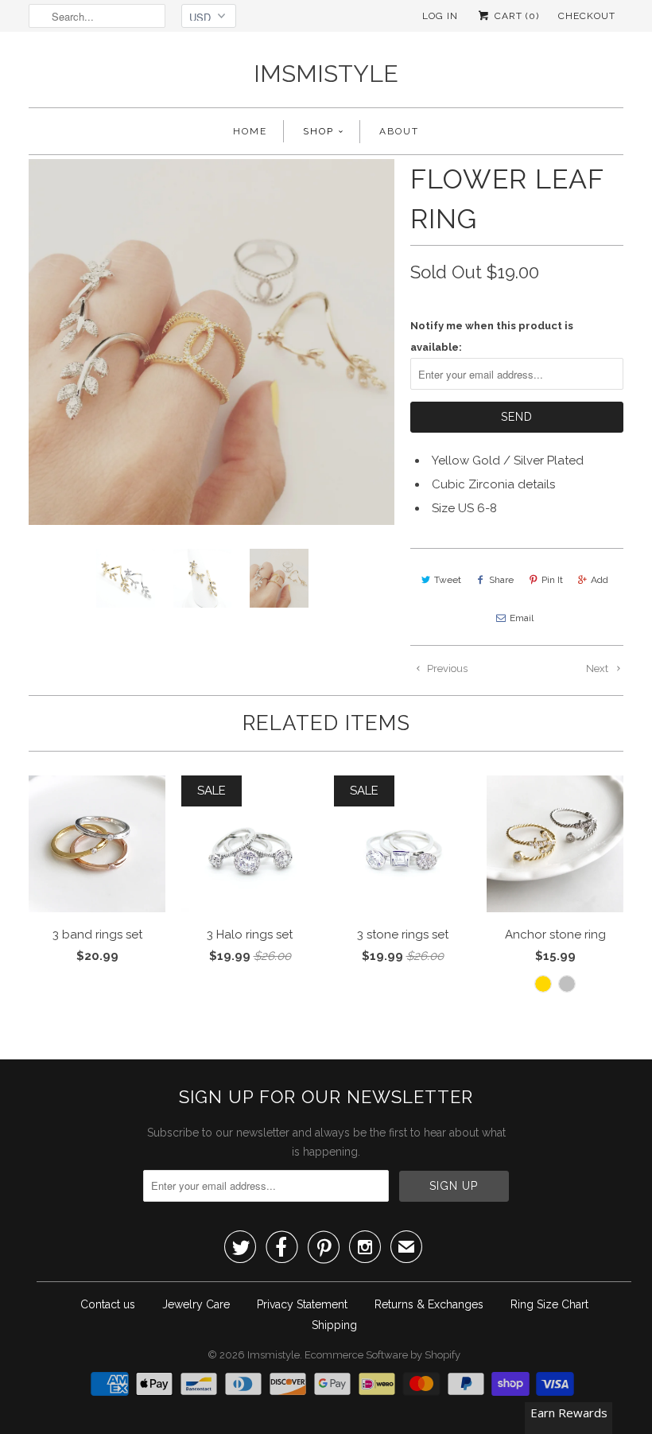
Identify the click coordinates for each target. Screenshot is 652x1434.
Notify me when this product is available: (491, 336)
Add (599, 579)
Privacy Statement (302, 1304)
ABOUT (399, 131)
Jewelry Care (196, 1304)
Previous (446, 668)
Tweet (447, 579)
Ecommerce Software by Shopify (382, 1355)
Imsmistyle (326, 73)
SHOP (318, 131)
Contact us (107, 1304)
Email (522, 618)
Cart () (515, 15)
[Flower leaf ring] (211, 342)
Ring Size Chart (549, 1304)
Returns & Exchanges (429, 1304)
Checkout (586, 15)
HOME (250, 131)
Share (501, 579)
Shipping (334, 1325)
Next (598, 668)
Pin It (552, 579)
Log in (440, 15)
